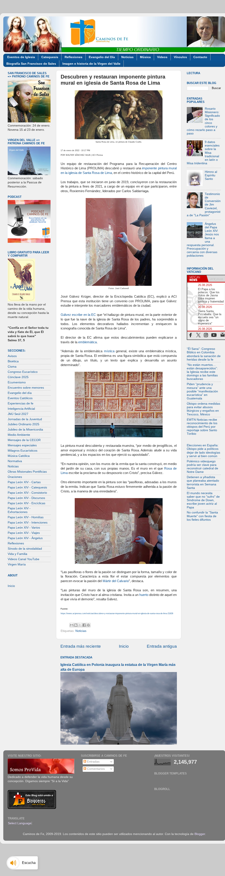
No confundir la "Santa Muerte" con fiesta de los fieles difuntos (202, 516)
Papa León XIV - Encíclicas (26, 503)
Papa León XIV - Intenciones (27, 522)
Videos (162, 57)
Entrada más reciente (80, 646)
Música (145, 57)
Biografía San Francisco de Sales (31, 63)
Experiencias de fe (20, 403)
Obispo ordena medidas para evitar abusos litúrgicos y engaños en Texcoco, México (203, 409)
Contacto (200, 57)
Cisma (12, 366)
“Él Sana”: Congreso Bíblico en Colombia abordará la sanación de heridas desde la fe (204, 354)
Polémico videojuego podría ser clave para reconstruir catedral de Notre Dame (202, 467)
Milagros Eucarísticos (22, 450)
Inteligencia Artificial (21, 408)
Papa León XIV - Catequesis (27, 487)
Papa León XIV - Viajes (24, 533)
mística (109, 351)
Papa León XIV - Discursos (26, 498)
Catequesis (49, 57)
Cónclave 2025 (18, 377)
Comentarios (95, 769)
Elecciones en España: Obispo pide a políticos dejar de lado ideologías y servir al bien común (203, 451)
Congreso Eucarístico (23, 372)
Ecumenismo (17, 382)
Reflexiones (73, 57)
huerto (143, 595)
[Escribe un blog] (76, 625)
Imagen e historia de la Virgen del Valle (91, 63)
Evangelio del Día (102, 57)
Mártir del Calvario (116, 581)
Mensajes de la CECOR (24, 440)
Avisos (12, 356)
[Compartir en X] (80, 625)
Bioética (13, 361)
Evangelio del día (20, 393)
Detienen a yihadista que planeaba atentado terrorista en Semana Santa (203, 483)
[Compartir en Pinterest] (88, 625)
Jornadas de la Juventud (25, 419)
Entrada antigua (162, 646)
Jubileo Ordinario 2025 (23, 424)
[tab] (197, 278)
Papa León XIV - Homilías (26, 517)
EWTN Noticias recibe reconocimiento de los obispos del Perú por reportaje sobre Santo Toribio (202, 427)
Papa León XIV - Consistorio (27, 492)
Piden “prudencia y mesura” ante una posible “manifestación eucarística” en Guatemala (202, 391)
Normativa (15, 461)
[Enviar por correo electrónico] (71, 625)
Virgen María (17, 564)
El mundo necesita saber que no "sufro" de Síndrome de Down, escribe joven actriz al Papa (203, 500)
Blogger (199, 834)
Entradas (93, 761)
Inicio (124, 646)
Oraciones (15, 477)
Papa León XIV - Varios (24, 527)
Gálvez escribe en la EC (78, 314)
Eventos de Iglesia (21, 57)
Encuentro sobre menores (26, 387)
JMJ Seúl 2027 (18, 414)
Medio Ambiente (19, 434)
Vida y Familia (17, 554)
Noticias (127, 57)
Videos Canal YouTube (23, 559)
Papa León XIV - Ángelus (25, 538)
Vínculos (180, 57)
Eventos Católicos (20, 398)
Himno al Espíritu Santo (211, 175)
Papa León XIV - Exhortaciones (19, 510)
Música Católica (19, 456)
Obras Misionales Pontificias (27, 471)
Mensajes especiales (22, 445)
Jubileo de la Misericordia (25, 429)
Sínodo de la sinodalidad (25, 548)
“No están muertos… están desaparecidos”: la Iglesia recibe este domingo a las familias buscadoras (202, 372)
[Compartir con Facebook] (84, 625)
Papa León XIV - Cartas (24, 482)
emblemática (87, 342)
